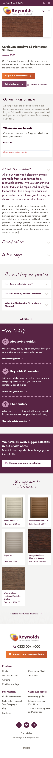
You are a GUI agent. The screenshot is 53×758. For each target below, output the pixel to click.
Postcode (7, 143)
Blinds (5, 671)
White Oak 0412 (11, 521)
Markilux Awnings (10, 684)
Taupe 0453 (8, 556)
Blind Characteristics (11, 697)
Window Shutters (10, 675)
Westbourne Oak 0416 (38, 521)
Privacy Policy (26, 733)
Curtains (6, 680)
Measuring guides (36, 697)
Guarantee (33, 675)
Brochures (6, 713)
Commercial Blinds (36, 671)
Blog (4, 709)
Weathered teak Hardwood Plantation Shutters (12, 596)
